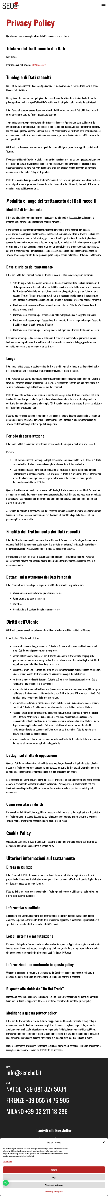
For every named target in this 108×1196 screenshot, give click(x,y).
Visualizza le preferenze (54, 1185)
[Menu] (104, 5)
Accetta (54, 1169)
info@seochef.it (39, 65)
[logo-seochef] (11, 5)
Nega (54, 1177)
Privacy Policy (58, 1191)
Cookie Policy (49, 1191)
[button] (103, 1142)
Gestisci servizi (7, 1161)
